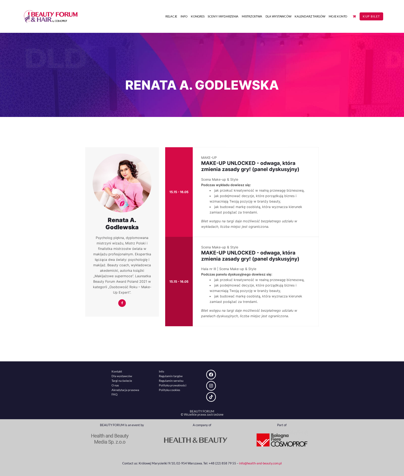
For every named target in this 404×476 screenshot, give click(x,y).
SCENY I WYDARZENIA (223, 16)
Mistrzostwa (252, 16)
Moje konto (338, 16)
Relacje (171, 16)
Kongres (197, 16)
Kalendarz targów (310, 16)
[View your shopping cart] (354, 16)
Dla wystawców (278, 16)
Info (184, 16)
